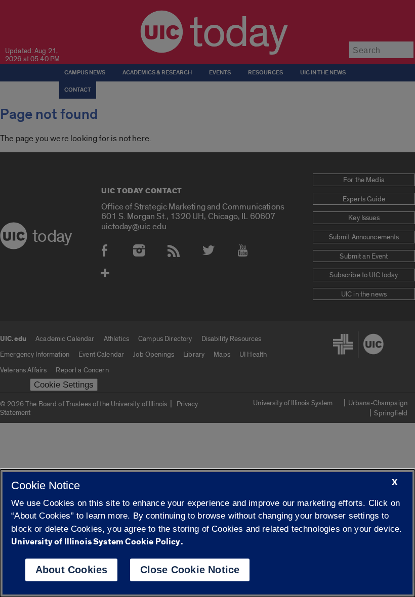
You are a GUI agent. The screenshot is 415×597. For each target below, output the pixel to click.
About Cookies (71, 569)
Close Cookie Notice (190, 569)
